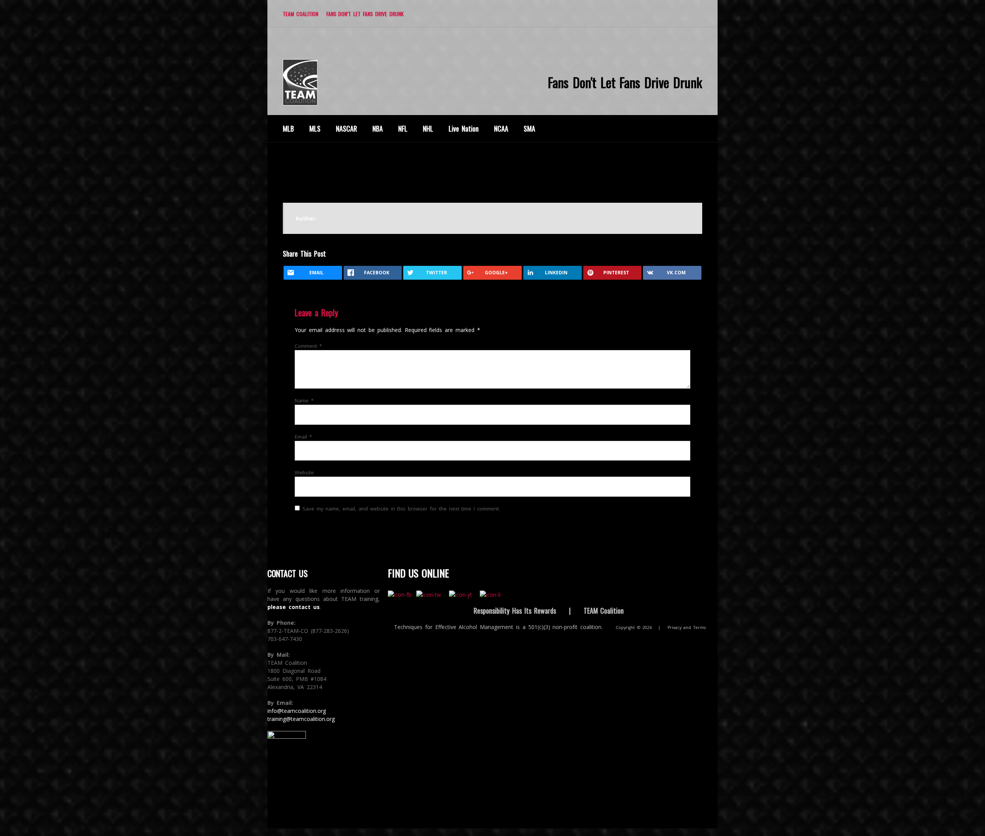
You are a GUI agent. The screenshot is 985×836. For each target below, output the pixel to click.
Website (304, 472)
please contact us (293, 607)
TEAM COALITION (300, 14)
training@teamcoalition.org (301, 719)
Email (303, 436)
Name (304, 400)
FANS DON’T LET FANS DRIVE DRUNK (365, 14)
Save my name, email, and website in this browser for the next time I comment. (401, 508)
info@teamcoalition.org (296, 710)
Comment (308, 345)
